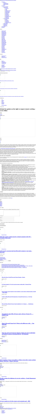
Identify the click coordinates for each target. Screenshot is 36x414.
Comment (1, 215)
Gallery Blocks (6, 23)
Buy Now (3, 27)
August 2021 (3, 45)
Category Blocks (6, 6)
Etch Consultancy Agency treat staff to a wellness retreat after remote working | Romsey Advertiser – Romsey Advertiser (18, 360)
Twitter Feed (7, 17)
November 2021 (4, 42)
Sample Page (3, 26)
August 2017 (3, 52)
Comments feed (4, 62)
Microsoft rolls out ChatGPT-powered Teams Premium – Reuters (7, 80)
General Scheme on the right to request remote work (8, 148)
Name (1, 217)
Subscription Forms (8, 16)
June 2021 (3, 46)
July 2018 (3, 51)
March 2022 (3, 39)
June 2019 (3, 50)
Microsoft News (4, 340)
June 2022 (3, 37)
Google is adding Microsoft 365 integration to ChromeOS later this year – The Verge (13, 266)
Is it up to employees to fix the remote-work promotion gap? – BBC (15, 401)
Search (9, 260)
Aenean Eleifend (6, 3)
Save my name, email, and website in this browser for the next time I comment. (12, 222)
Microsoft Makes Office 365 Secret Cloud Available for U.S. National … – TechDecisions (14, 267)
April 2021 (3, 48)
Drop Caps (6, 20)
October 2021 (4, 43)
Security (3, 100)
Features (3, 5)
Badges (6, 19)
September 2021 (4, 44)
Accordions (6, 8)
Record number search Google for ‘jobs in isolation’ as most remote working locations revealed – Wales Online (11, 96)
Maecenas (5, 2)
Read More (3, 317)
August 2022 (3, 35)
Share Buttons (7, 14)
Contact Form (5, 25)
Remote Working (6, 4)
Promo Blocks (5, 24)
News (2, 101)
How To (3, 102)
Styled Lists (7, 21)
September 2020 (4, 49)
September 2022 (4, 34)
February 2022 (4, 40)
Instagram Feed (7, 11)
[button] (0, 69)
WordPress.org (4, 63)
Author (6, 9)
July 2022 (3, 36)
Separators (6, 13)
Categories (3, 64)
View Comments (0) (2, 225)
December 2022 (4, 32)
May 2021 (3, 47)
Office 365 (3, 56)
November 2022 (4, 33)
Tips (2, 99)
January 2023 (3, 31)
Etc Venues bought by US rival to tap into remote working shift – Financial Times (8, 88)
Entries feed (3, 61)
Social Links (7, 15)
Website (1, 220)
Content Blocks (6, 7)
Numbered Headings (8, 22)
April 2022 (3, 38)
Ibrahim (1, 114)
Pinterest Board (7, 12)
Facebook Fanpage (8, 10)
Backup (3, 103)
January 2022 (3, 41)
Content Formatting (6, 18)
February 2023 (4, 30)
